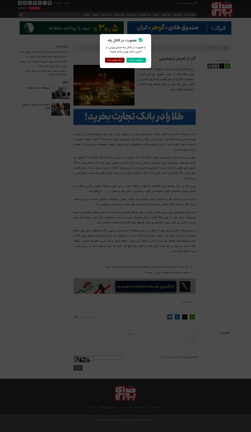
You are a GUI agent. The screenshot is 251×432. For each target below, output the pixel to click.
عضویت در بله (136, 60)
